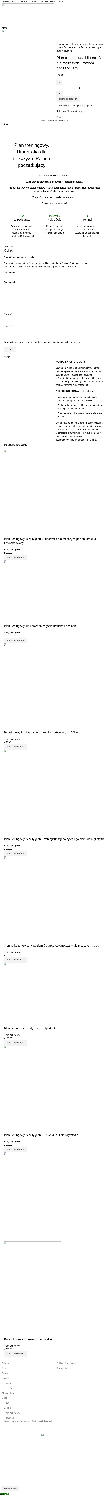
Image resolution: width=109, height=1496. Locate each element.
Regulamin (9, 1418)
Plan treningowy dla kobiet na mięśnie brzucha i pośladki (40, 626)
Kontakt (5, 1378)
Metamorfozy (8, 1393)
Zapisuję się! (10, 1488)
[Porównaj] (7, 533)
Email (4, 1478)
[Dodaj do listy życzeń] (21, 533)
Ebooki (7, 1408)
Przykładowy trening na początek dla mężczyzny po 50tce (41, 732)
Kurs (54, 23)
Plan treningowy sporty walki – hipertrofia (30, 1028)
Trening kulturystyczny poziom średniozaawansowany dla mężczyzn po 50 (51, 945)
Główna (5, 1363)
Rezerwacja (9, 1388)
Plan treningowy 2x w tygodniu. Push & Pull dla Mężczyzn (41, 1135)
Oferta (5, 1373)
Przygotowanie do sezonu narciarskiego (29, 1339)
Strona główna (63, 44)
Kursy (6, 1403)
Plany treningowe (79, 44)
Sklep (4, 1398)
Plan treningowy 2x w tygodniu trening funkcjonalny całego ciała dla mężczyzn (54, 839)
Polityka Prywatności (66, 1363)
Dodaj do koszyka (68, 99)
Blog (4, 1368)
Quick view (14, 533)
